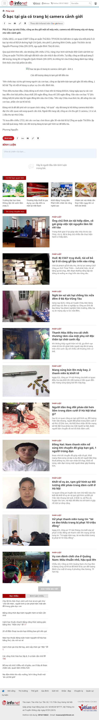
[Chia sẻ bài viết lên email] (15, 23)
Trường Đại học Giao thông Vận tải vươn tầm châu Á (13, 203)
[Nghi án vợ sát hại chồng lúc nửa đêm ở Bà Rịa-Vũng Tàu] (26, 306)
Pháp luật (10, 11)
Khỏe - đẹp (66, 691)
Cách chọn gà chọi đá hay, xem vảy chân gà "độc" (24, 647)
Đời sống (11, 691)
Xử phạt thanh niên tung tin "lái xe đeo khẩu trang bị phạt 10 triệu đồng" (74, 522)
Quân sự (89, 691)
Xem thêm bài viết (49, 589)
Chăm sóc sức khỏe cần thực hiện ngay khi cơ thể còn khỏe (85, 203)
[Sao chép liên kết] (20, 23)
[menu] (4, 3)
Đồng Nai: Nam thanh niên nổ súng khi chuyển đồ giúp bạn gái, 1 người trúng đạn (74, 448)
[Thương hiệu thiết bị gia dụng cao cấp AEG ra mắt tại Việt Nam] (37, 189)
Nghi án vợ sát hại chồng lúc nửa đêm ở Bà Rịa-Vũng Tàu (73, 297)
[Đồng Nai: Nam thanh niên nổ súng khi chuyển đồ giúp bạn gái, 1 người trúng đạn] (26, 455)
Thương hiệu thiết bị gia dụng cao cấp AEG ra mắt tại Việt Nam (37, 203)
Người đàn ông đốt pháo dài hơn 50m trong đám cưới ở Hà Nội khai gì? (74, 410)
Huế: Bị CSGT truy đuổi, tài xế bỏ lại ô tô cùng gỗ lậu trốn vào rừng (73, 259)
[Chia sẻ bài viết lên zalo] (10, 23)
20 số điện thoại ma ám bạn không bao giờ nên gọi (25, 631)
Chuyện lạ (78, 691)
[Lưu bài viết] (25, 23)
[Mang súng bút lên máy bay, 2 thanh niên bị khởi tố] (26, 381)
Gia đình (45, 691)
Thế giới (34, 691)
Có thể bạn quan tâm (15, 178)
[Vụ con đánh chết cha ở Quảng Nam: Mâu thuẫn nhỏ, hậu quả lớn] (26, 567)
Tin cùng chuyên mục (15, 211)
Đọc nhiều (14, 596)
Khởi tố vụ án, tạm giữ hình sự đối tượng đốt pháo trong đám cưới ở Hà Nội (74, 485)
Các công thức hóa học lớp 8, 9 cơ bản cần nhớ (23, 656)
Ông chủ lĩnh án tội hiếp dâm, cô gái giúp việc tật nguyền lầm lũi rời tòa (72, 224)
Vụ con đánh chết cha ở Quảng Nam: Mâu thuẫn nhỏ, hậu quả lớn (74, 558)
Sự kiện (5, 695)
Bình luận (8, 138)
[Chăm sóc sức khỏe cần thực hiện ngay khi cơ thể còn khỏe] (86, 189)
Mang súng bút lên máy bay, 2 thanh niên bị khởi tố (71, 371)
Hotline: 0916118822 (60, 3)
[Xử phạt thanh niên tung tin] (26, 530)
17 (25, 624)
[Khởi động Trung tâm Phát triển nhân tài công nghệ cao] (61, 189)
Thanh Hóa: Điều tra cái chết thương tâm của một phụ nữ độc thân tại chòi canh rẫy (73, 336)
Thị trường (23, 691)
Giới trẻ (55, 691)
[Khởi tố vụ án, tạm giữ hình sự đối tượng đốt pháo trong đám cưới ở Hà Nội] (26, 493)
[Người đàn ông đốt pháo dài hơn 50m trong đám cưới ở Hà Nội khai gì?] (26, 418)
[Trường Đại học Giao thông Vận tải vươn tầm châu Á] (13, 189)
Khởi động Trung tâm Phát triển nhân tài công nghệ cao (61, 203)
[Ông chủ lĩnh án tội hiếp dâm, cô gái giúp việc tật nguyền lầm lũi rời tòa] (26, 231)
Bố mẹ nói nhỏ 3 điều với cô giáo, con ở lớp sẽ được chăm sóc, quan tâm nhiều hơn (25, 666)
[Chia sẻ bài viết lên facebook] (4, 23)
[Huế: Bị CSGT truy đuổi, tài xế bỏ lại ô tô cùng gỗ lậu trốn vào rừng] (26, 269)
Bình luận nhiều (37, 596)
